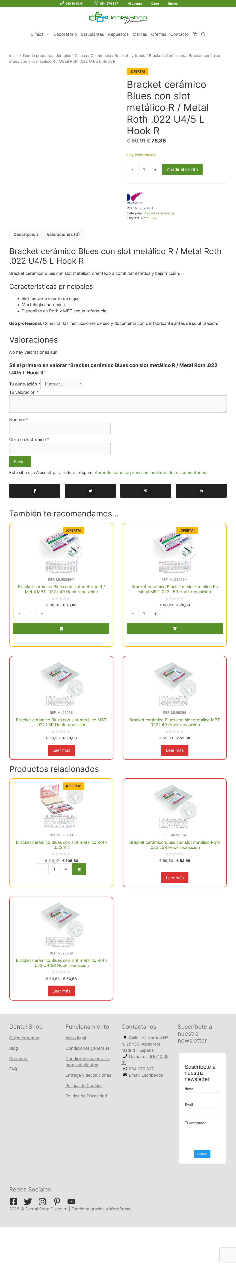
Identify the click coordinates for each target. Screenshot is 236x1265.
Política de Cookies (83, 1085)
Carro (155, 3)
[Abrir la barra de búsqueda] (203, 34)
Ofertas (158, 34)
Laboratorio (65, 34)
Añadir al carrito (182, 169)
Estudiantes (92, 34)
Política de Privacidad (86, 1095)
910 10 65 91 (74, 3)
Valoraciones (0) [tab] (63, 234)
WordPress (119, 1208)
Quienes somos (24, 1037)
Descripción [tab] (26, 234)
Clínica (37, 34)
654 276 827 (109, 3)
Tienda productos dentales (46, 55)
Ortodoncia (101, 55)
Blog (13, 1048)
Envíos (173, 3)
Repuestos (118, 34)
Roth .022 (149, 218)
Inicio (14, 55)
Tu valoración (24, 392)
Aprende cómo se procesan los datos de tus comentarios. (151, 472)
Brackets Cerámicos (167, 55)
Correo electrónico (29, 439)
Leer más (61, 750)
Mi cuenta (134, 3)
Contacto (179, 34)
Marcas (140, 34)
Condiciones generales (87, 1048)
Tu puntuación (24, 384)
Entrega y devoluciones (88, 1075)
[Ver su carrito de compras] (195, 34)
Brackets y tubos (130, 55)
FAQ (13, 1069)
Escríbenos (152, 1075)
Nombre (18, 419)
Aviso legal (75, 1037)
